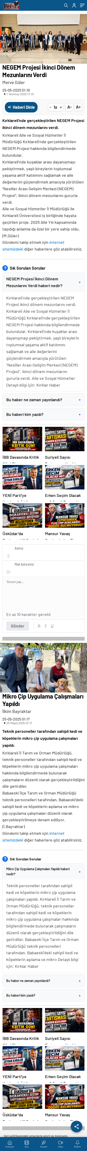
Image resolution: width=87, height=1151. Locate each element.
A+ (78, 106)
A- (69, 106)
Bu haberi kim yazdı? (43, 414)
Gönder (17, 625)
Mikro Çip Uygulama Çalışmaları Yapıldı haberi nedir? (43, 871)
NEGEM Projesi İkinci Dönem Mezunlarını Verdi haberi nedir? (43, 282)
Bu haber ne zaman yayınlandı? (43, 399)
